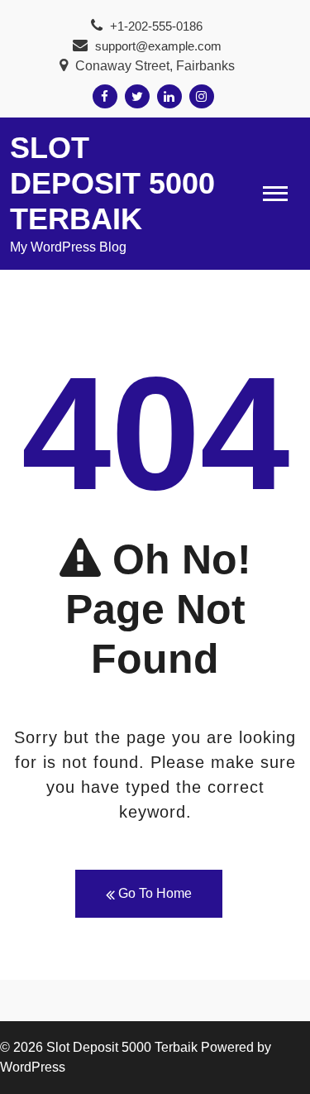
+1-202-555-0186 (155, 26)
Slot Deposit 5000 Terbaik (112, 183)
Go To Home (153, 893)
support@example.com (158, 46)
